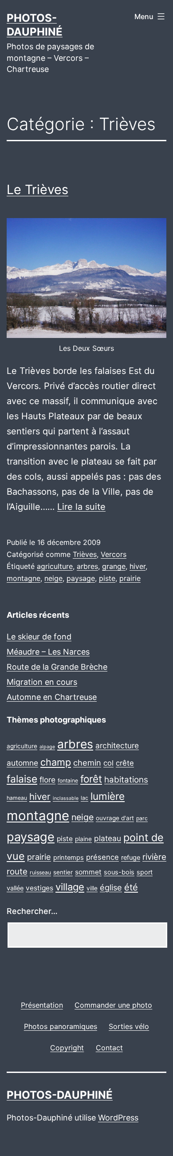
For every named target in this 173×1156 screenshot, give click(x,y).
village (69, 887)
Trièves (85, 554)
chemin (87, 762)
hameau (17, 798)
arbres (87, 566)
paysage (81, 578)
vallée (15, 888)
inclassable (66, 798)
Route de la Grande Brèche (57, 666)
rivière (154, 857)
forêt (91, 779)
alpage (47, 747)
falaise (22, 779)
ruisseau (40, 872)
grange (114, 566)
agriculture (55, 566)
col (108, 763)
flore (47, 779)
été (131, 887)
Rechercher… (32, 911)
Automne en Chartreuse (52, 697)
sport (145, 872)
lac (84, 798)
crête (125, 763)
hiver (137, 566)
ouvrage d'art (115, 818)
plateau (107, 838)
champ (55, 762)
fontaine (68, 780)
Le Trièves (37, 189)
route (17, 871)
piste (107, 578)
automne (22, 762)
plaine (83, 838)
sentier (63, 872)
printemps (68, 858)
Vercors (113, 554)
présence (102, 857)
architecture (117, 745)
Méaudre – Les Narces (48, 651)
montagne (23, 578)
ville (92, 888)
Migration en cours (42, 682)
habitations (126, 780)
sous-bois (119, 872)
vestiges (39, 888)
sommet (88, 872)
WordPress (118, 1117)
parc (142, 818)
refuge (130, 858)
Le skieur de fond (39, 636)
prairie (130, 578)
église (111, 887)
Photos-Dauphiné (60, 1094)
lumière (107, 796)
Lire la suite (81, 506)
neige (53, 578)
